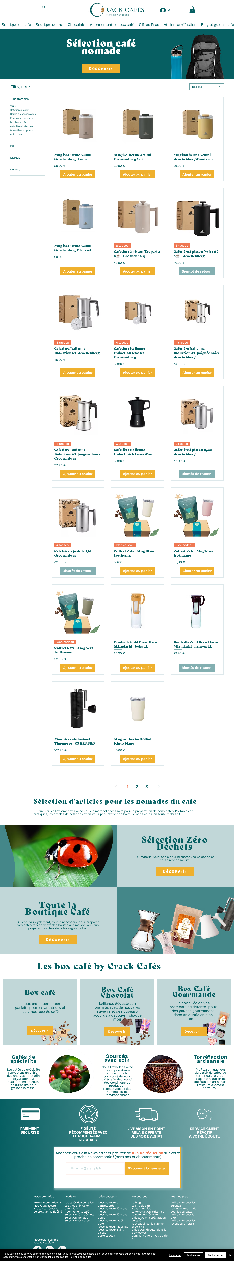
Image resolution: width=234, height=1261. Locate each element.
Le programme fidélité (48, 1211)
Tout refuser (193, 1255)
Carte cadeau (106, 1235)
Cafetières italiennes (21, 126)
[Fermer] (230, 1255)
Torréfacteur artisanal (48, 1202)
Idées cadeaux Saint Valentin (111, 1231)
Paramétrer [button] (175, 1255)
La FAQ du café (141, 1205)
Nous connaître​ (44, 1196)
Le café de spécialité (145, 1214)
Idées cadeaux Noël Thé (113, 1226)
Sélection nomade (76, 1217)
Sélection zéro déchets (79, 1214)
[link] (192, 9)
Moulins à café (18, 122)
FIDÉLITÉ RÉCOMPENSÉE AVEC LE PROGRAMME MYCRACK (88, 1134)
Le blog (136, 1202)
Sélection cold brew (77, 1220)
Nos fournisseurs (45, 1205)
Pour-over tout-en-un (21, 118)
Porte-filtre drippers (21, 130)
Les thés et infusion (77, 1205)
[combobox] (206, 86)
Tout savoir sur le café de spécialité (148, 1225)
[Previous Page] (116, 787)
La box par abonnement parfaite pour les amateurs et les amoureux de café (40, 1008)
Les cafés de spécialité (79, 1202)
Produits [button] (70, 1196)
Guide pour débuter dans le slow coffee (149, 1231)
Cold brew (16, 134)
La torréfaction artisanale (148, 1211)
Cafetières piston (19, 110)
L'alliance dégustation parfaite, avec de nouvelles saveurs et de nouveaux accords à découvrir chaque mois (117, 1011)
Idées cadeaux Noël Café (110, 1222)
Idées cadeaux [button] (107, 1196)
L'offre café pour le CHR (182, 1216)
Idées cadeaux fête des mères (112, 1210)
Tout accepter (215, 1255)
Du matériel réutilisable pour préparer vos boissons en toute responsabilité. (175, 858)
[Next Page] (159, 787)
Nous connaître (141, 1208)
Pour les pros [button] (179, 1196)
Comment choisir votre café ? (150, 1237)
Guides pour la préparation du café (149, 1219)
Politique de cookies (80, 1256)
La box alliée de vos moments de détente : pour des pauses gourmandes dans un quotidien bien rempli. (193, 1011)
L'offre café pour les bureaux (183, 1204)
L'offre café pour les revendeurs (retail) (183, 1222)
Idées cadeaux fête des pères (112, 1216)
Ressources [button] (139, 1196)
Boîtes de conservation (23, 114)
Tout (13, 105)
